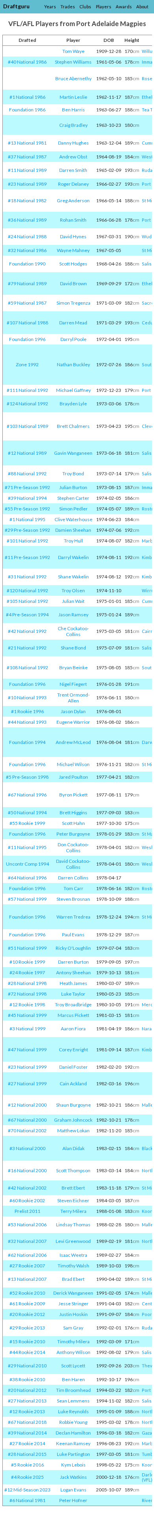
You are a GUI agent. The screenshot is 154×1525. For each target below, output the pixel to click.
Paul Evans (73, 935)
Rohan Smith (73, 220)
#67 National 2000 (27, 1120)
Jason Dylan (73, 711)
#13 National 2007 (27, 1279)
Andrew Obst (73, 157)
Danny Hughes (73, 143)
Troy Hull (73, 541)
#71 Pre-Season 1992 (27, 487)
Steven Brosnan (73, 899)
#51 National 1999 (27, 948)
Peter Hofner (73, 1500)
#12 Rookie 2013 (27, 1411)
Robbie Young (73, 1422)
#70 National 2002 (27, 1130)
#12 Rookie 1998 (27, 1004)
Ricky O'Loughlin (73, 948)
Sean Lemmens (73, 1401)
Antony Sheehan (73, 972)
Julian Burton (73, 487)
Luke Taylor (73, 994)
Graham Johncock (73, 1120)
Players (103, 6)
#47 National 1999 (27, 1049)
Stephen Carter (73, 498)
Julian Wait (73, 601)
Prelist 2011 (27, 1211)
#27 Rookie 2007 (27, 1266)
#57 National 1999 (27, 899)
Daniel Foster (73, 1067)
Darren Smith (73, 170)
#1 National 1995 (27, 519)
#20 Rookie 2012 (27, 1314)
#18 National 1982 (27, 200)
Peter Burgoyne (73, 834)
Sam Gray (73, 1328)
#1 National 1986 (27, 97)
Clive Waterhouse (73, 519)
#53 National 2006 (27, 1225)
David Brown (73, 283)
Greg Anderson (73, 200)
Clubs (85, 6)
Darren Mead (73, 323)
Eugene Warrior (73, 722)
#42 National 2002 (27, 1188)
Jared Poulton (73, 777)
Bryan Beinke (73, 667)
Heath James (73, 983)
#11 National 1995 (27, 847)
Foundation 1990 (27, 264)
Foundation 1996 (27, 339)
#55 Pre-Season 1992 (27, 509)
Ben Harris (73, 110)
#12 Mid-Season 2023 (27, 1490)
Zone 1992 (27, 364)
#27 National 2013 (27, 1401)
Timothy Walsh (73, 1266)
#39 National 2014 (27, 1433)
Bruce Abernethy (73, 78)
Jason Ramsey (73, 615)
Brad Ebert (73, 1279)
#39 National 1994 (27, 498)
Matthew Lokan (73, 1130)
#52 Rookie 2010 (27, 1293)
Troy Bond (73, 473)
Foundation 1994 (27, 742)
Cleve (148, 426)
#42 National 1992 (27, 631)
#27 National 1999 (27, 1083)
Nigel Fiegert (73, 684)
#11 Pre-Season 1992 (27, 557)
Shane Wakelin (73, 577)
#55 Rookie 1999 (27, 823)
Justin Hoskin (73, 1314)
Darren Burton (73, 962)
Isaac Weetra (73, 1255)
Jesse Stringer (73, 1304)
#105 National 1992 (27, 601)
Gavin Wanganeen (73, 453)
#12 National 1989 (27, 453)
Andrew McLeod (73, 742)
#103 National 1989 (27, 426)
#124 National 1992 (27, 404)
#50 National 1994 (27, 812)
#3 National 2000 (27, 1148)
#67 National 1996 (27, 795)
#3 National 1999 (27, 1029)
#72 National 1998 (27, 994)
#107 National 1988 (27, 323)
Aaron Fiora (73, 1029)
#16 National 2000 (27, 1170)
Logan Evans (73, 1490)
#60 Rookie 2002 (27, 1200)
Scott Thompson (73, 1170)
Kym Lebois (73, 1465)
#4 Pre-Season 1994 (27, 615)
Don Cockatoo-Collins (73, 847)
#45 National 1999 (27, 1015)
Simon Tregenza (73, 303)
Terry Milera (73, 1211)
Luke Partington (73, 1454)
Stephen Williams (73, 62)
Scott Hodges (73, 264)
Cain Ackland (73, 1083)
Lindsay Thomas (73, 1225)
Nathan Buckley (73, 364)
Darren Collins (73, 878)
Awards (124, 6)
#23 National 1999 (27, 1067)
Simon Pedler (73, 509)
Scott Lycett (73, 1366)
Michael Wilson (73, 764)
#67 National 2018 (27, 1422)
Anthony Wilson (73, 1352)
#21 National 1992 (27, 648)
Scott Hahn (73, 823)
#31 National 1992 (27, 577)
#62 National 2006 (27, 1255)
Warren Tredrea (73, 917)
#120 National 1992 (27, 590)
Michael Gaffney (73, 390)
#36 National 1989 (27, 220)
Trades (67, 6)
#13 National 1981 (27, 143)
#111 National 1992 (27, 390)
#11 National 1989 (27, 170)
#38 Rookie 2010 (27, 1379)
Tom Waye (73, 51)
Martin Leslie (73, 97)
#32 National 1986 (27, 250)
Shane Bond (73, 648)
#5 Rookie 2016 (27, 1465)
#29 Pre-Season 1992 (27, 530)
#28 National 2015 (27, 1454)
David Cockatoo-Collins (73, 864)
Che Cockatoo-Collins (73, 631)
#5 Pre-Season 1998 (27, 777)
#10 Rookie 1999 (27, 962)
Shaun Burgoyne (73, 1105)
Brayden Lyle (73, 404)
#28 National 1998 (27, 983)
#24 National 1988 (27, 236)
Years (50, 6)
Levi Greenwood (73, 1241)
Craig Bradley (73, 125)
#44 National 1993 (27, 722)
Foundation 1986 (27, 110)
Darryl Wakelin (73, 557)
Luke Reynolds (73, 1411)
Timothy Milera (73, 1341)
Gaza (147, 1432)
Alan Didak (73, 1148)
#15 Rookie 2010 (27, 1341)
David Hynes (73, 236)
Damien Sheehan (73, 530)
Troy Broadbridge (73, 1004)
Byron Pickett (73, 795)
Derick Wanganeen (73, 1293)
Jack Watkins (73, 1477)
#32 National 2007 (27, 1241)
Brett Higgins (73, 812)
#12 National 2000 (27, 1105)
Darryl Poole (73, 339)
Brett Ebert (73, 1188)
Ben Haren (73, 1379)
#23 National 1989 (27, 184)
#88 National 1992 (27, 473)
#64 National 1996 (27, 878)
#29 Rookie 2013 (27, 1328)
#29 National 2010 (27, 1366)
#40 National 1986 (27, 62)
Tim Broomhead (73, 1390)
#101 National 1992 (27, 541)
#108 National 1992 (27, 667)
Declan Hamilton (73, 1433)
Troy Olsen (73, 590)
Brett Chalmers (73, 426)
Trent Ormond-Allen (73, 698)
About (142, 6)
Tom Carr (73, 888)
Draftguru (16, 6)
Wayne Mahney (73, 250)
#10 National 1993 (27, 697)
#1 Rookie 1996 (27, 711)
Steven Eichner (73, 1200)
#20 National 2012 (27, 1390)
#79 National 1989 (27, 283)
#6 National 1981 (27, 1500)
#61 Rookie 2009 (27, 1304)
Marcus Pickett (73, 1015)
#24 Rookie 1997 (27, 972)
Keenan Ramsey (73, 1443)
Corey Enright (73, 1049)
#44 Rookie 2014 (27, 1352)
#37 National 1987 (27, 157)
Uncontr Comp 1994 (27, 864)
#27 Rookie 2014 (27, 1443)
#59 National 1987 (27, 303)
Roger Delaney (73, 184)
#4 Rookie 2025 (27, 1477)
